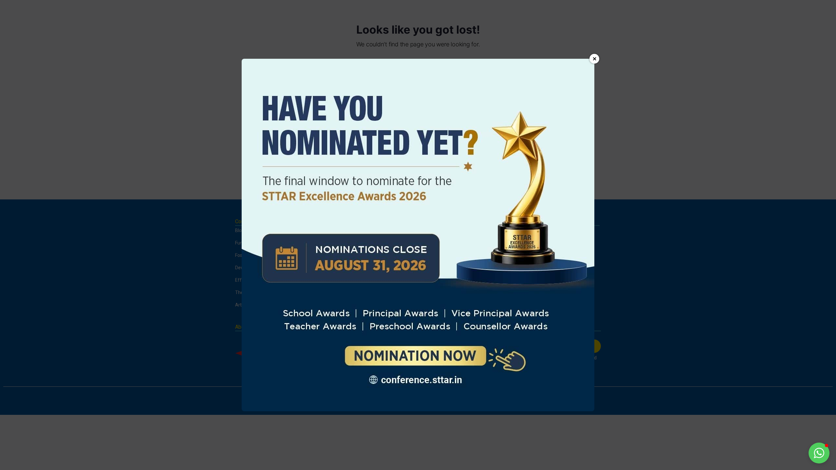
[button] (819, 453)
